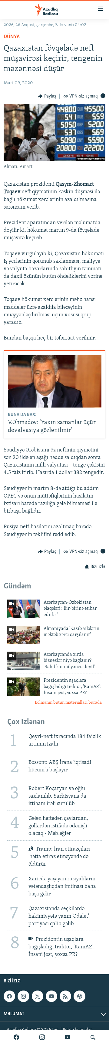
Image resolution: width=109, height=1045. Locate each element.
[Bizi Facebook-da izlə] (16, 1037)
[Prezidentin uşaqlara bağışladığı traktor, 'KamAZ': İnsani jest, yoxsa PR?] (23, 687)
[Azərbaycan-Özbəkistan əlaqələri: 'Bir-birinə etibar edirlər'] (23, 609)
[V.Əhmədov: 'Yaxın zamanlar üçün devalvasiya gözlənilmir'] (54, 381)
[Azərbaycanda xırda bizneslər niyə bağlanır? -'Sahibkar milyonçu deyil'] (23, 661)
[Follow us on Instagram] (23, 996)
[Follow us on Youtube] (51, 996)
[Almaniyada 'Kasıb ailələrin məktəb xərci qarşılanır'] (23, 635)
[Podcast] (79, 996)
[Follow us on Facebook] (9, 996)
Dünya (12, 37)
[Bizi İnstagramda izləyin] (42, 1037)
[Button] (47, 96)
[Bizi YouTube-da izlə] (67, 1037)
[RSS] (65, 996)
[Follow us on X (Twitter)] (37, 996)
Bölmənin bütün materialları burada (68, 702)
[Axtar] (93, 1037)
